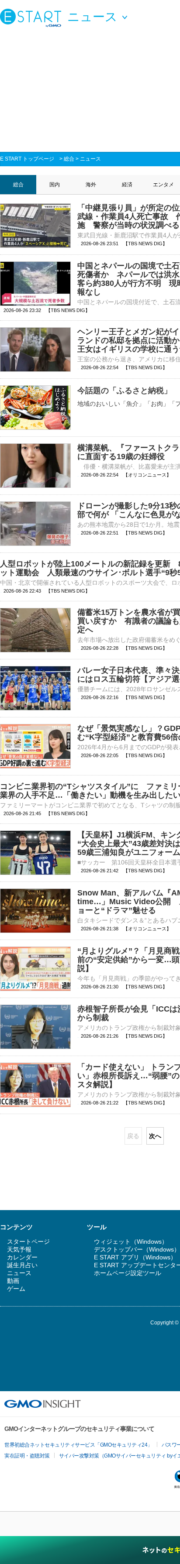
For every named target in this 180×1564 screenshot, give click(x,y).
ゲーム (16, 1288)
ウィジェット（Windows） (131, 1241)
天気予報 (19, 1249)
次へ (155, 1135)
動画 (13, 1280)
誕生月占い (22, 1265)
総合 (69, 159)
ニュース (90, 159)
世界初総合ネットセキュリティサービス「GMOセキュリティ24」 (78, 1445)
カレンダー (22, 1257)
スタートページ (28, 1241)
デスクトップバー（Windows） (137, 1249)
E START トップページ (27, 159)
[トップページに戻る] (33, 17)
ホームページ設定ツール (127, 1272)
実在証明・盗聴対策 (27, 1456)
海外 (91, 185)
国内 (54, 185)
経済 (127, 185)
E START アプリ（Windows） (135, 1257)
